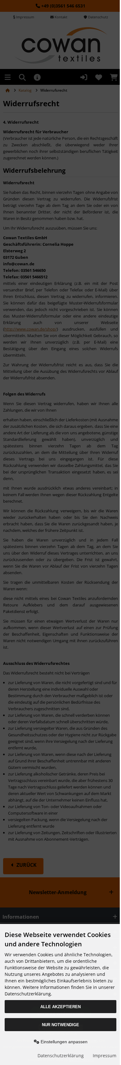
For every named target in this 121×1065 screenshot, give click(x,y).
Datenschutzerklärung (61, 1055)
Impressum (104, 1055)
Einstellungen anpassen (63, 1041)
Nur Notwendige (60, 1024)
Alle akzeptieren (60, 1006)
